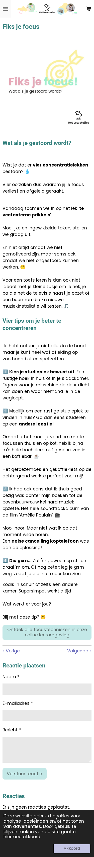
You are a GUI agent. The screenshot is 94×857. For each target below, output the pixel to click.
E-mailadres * (18, 703)
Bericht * (12, 730)
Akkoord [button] (72, 848)
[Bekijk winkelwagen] (88, 9)
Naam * (11, 677)
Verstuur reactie (24, 774)
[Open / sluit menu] (5, 9)
